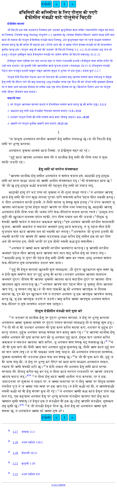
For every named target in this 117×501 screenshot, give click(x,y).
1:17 (15, 431)
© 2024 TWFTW (59, 485)
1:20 (15, 442)
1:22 (15, 463)
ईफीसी (46, 4)
